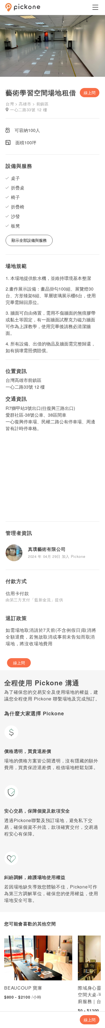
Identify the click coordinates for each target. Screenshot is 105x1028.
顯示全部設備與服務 (29, 240)
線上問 (89, 92)
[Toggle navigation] (95, 7)
